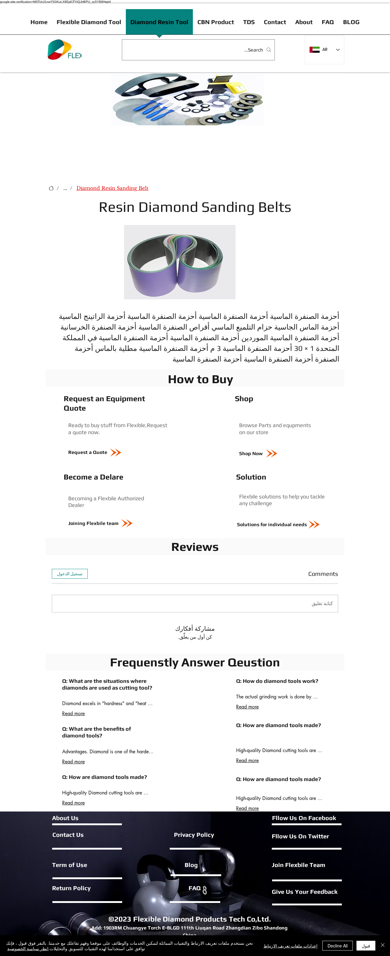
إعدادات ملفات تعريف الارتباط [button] (290, 946)
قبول (366, 946)
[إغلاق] (382, 945)
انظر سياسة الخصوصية (27, 948)
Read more (73, 713)
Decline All (338, 946)
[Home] (51, 188)
